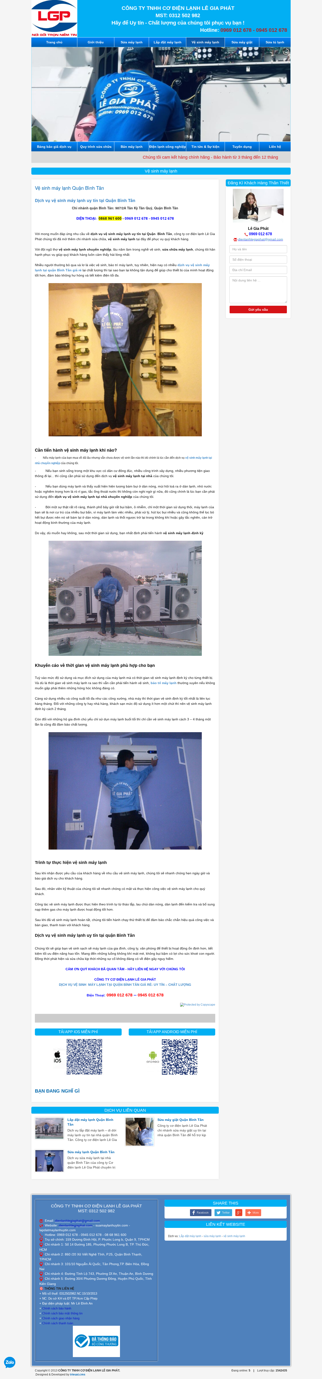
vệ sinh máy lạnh (234, 1236)
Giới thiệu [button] (96, 42)
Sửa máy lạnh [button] (132, 42)
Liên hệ (275, 147)
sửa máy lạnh (212, 1236)
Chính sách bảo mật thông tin (62, 1313)
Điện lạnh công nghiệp (167, 147)
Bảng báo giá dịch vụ (54, 147)
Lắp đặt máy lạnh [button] (168, 42)
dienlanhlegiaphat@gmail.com (260, 239)
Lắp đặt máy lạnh (190, 1236)
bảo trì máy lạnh (164, 683)
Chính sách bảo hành (56, 1308)
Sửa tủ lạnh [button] (275, 42)
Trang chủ (54, 42)
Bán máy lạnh (132, 147)
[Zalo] (10, 1362)
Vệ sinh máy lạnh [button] (205, 42)
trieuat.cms (77, 1374)
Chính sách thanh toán (57, 1323)
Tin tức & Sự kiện (205, 147)
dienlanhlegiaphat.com (75, 1225)
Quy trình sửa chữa (95, 147)
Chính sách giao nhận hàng (60, 1318)
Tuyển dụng (242, 147)
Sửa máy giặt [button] (241, 42)
